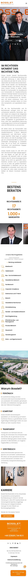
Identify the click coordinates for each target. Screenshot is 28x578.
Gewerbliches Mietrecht (14, 280)
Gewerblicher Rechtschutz (14, 302)
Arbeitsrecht (14, 266)
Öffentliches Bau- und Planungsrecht (14, 321)
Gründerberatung (14, 307)
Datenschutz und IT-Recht (14, 293)
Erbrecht (14, 298)
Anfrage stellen (9, 40)
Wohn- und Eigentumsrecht (14, 339)
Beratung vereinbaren (15, 262)
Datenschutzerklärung (14, 560)
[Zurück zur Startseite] (7, 3)
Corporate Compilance (14, 289)
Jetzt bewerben (7, 516)
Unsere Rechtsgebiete (14, 255)
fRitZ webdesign (14, 565)
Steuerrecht (14, 330)
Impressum (14, 556)
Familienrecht (14, 284)
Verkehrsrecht (14, 271)
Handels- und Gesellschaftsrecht (14, 312)
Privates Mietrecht (14, 325)
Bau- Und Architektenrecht (14, 275)
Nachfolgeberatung (14, 316)
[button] (26, 3)
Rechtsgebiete (19, 40)
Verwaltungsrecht (14, 335)
